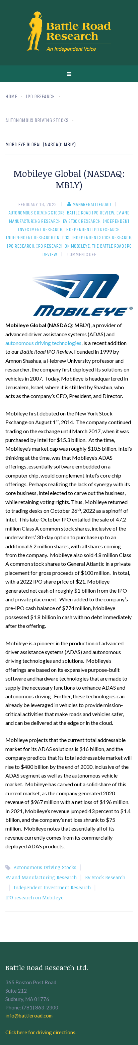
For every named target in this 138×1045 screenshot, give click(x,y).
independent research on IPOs (37, 238)
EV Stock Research (81, 221)
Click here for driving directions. (40, 1032)
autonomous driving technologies (43, 343)
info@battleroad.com (29, 1015)
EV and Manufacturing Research (41, 877)
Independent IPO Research (92, 230)
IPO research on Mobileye (63, 246)
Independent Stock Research (101, 238)
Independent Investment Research (52, 887)
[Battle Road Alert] (69, 32)
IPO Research (20, 246)
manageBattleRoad (91, 204)
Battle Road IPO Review (90, 213)
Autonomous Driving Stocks (36, 213)
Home (11, 96)
